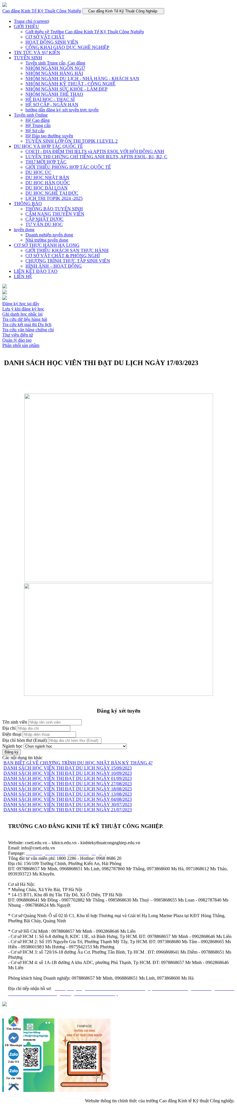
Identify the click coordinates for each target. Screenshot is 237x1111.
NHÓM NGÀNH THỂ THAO (54, 94)
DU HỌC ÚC (38, 172)
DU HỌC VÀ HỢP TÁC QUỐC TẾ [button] (48, 146)
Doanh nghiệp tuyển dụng (49, 234)
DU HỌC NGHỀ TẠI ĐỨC (51, 193)
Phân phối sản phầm (20, 345)
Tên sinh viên (14, 722)
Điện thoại (11, 734)
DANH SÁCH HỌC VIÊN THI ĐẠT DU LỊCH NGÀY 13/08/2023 (67, 794)
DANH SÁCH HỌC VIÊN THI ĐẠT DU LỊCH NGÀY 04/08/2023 (67, 799)
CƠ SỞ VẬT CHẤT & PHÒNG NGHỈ (62, 255)
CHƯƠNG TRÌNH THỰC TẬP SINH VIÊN (67, 260)
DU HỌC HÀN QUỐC (47, 182)
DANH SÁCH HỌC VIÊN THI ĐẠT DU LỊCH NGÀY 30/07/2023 (67, 804)
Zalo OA (13, 1061)
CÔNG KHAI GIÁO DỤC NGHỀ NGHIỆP (67, 47)
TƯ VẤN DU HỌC (44, 224)
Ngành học (12, 746)
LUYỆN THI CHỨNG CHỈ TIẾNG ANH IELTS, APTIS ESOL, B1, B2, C (96, 156)
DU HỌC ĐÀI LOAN (46, 187)
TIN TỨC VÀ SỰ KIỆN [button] (37, 52)
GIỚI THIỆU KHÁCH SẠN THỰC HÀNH (67, 250)
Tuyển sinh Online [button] (31, 115)
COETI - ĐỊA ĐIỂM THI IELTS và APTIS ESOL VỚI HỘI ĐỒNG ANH (94, 151)
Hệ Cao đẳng (37, 120)
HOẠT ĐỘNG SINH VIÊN (51, 42)
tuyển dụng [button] (24, 229)
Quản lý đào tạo (17, 340)
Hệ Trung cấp (38, 125)
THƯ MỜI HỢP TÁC (45, 161)
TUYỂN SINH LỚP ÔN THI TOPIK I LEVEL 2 (71, 141)
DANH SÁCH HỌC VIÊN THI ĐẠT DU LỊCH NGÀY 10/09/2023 (67, 773)
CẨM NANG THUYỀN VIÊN (54, 213)
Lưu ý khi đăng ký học (23, 308)
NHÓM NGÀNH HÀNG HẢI (54, 73)
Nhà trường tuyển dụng (46, 240)
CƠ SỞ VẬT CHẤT (44, 36)
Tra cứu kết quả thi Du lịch (26, 324)
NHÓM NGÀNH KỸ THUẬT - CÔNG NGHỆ (70, 83)
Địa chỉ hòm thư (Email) (24, 740)
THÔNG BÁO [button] (28, 203)
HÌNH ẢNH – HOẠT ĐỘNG (53, 266)
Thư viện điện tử (17, 334)
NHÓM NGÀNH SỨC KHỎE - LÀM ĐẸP (66, 89)
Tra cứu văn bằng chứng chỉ (28, 329)
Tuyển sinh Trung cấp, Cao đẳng (55, 62)
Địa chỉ (9, 728)
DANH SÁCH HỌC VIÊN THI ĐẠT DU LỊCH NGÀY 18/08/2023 (67, 788)
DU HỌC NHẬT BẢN (47, 177)
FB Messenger (13, 1045)
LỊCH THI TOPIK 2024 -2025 (54, 198)
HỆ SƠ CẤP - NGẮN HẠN (51, 104)
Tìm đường (13, 1028)
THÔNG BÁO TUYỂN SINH (54, 208)
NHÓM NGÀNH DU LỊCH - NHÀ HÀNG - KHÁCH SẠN (82, 78)
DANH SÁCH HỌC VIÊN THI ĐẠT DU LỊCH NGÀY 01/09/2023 (67, 778)
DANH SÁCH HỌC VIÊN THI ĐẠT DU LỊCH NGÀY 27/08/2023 (67, 783)
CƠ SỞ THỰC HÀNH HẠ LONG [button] (46, 245)
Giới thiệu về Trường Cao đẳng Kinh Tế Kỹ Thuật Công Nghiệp (84, 31)
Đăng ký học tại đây (20, 303)
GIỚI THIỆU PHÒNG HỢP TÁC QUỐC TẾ (68, 167)
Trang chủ (31, 21)
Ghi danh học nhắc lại (22, 314)
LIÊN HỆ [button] (23, 276)
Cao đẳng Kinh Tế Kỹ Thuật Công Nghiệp (41, 10)
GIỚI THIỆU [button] (26, 26)
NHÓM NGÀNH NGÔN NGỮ (55, 68)
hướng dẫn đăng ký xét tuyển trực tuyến (62, 109)
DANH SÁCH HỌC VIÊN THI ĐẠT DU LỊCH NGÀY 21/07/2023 (67, 809)
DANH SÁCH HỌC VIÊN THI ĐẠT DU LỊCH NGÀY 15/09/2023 (67, 768)
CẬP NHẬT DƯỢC (44, 219)
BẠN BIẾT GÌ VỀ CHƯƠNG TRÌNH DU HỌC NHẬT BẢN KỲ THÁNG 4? (78, 762)
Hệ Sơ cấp (35, 130)
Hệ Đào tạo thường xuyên (49, 135)
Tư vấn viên (13, 1078)
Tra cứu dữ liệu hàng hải (24, 319)
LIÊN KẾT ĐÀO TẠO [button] (36, 271)
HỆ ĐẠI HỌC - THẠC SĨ (50, 99)
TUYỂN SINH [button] (28, 57)
